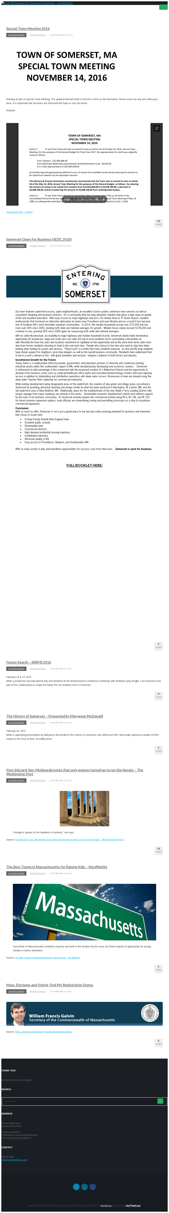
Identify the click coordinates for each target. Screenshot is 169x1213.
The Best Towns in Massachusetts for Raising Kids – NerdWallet (56, 867)
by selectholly (38, 35)
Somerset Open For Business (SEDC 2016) (39, 239)
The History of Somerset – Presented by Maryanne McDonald (54, 716)
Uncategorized (16, 35)
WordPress (106, 1205)
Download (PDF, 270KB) (19, 212)
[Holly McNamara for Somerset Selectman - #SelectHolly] (37, 3)
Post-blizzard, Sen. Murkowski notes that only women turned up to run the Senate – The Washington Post (74, 772)
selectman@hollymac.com (14, 1159)
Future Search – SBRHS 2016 (28, 662)
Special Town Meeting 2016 (28, 28)
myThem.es (133, 1205)
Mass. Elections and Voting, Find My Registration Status (49, 985)
